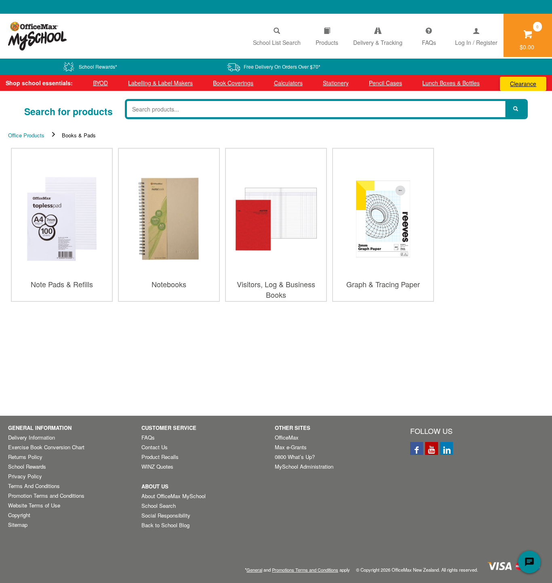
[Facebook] (416, 448)
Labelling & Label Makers (160, 83)
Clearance (523, 84)
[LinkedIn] (446, 448)
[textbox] (316, 109)
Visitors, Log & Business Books (276, 288)
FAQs (429, 42)
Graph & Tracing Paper (383, 284)
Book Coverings (233, 83)
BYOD (100, 83)
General (254, 569)
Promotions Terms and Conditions (305, 569)
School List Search (277, 42)
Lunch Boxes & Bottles (451, 83)
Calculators (288, 83)
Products (327, 42)
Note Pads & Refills (62, 284)
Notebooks (169, 284)
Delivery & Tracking (377, 42)
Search (516, 109)
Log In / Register (476, 42)
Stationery (336, 83)
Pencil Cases (385, 83)
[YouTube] (431, 448)
